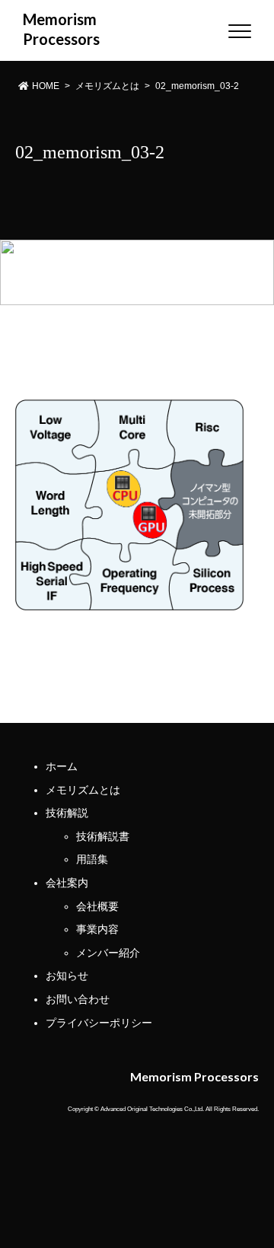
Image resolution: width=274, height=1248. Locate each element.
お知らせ (67, 975)
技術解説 (67, 813)
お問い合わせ (78, 999)
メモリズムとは (83, 790)
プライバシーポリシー (99, 1023)
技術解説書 (102, 836)
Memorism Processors (52, 29)
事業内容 (97, 929)
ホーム (62, 766)
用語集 (92, 859)
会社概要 (97, 906)
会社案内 (67, 883)
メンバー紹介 (108, 953)
